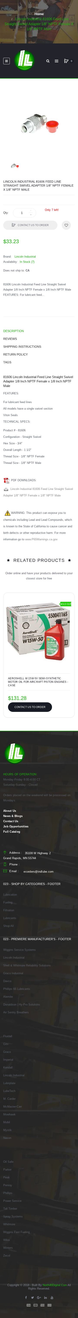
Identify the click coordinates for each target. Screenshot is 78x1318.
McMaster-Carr (12, 1106)
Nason (7, 1137)
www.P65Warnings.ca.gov (41, 539)
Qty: (6, 212)
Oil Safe (8, 1161)
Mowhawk (9, 1114)
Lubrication (10, 894)
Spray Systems (13, 1216)
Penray (7, 1185)
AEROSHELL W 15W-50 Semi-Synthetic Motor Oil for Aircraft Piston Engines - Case (38, 682)
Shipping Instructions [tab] (22, 346)
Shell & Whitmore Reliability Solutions (27, 965)
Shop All (8, 926)
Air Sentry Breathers (16, 1012)
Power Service (12, 1200)
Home (39, 14)
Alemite (8, 996)
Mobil (6, 1122)
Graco (7, 1051)
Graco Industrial (13, 973)
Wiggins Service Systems (19, 949)
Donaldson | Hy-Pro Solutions (21, 1004)
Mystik (7, 1130)
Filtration (8, 910)
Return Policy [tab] (15, 354)
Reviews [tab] (10, 339)
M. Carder (9, 1098)
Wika (6, 1240)
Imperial (8, 1059)
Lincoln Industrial (13, 957)
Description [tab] (13, 331)
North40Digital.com (55, 1285)
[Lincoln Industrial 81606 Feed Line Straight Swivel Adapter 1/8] (15, 166)
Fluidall (7, 1036)
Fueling (7, 902)
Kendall (8, 1067)
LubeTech (9, 1091)
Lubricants (9, 918)
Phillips (7, 1193)
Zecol (6, 1255)
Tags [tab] (7, 362)
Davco (7, 981)
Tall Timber (10, 1208)
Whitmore (9, 1224)
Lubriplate (9, 1083)
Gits (5, 1044)
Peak (6, 1177)
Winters (8, 1247)
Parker (7, 1169)
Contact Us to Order (33, 225)
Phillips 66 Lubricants (16, 989)
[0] (66, 61)
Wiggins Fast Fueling (16, 1232)
